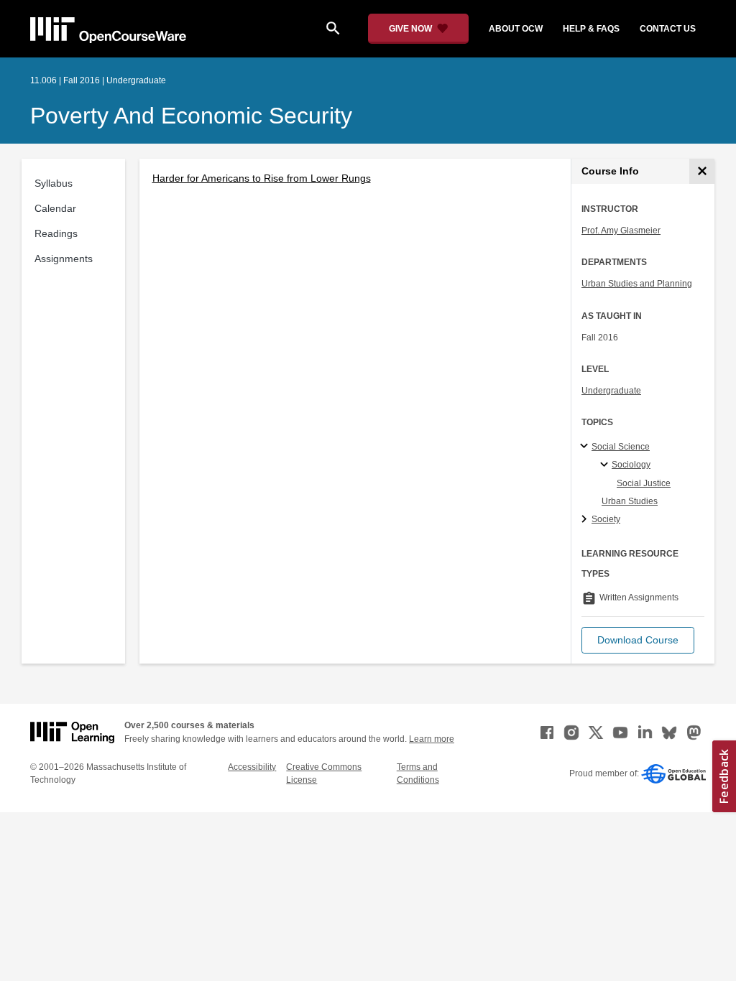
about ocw (516, 29)
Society (606, 519)
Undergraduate (611, 391)
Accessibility (252, 767)
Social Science (621, 447)
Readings (56, 233)
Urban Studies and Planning (636, 284)
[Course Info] (701, 171)
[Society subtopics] (586, 520)
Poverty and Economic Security (191, 116)
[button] (637, 640)
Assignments (63, 258)
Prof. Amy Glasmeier (621, 231)
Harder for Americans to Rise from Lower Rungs (261, 178)
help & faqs (591, 29)
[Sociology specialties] (606, 465)
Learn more (431, 739)
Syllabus (53, 183)
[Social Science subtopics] (586, 446)
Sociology (631, 465)
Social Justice (644, 483)
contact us (668, 29)
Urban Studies (630, 501)
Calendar (55, 208)
